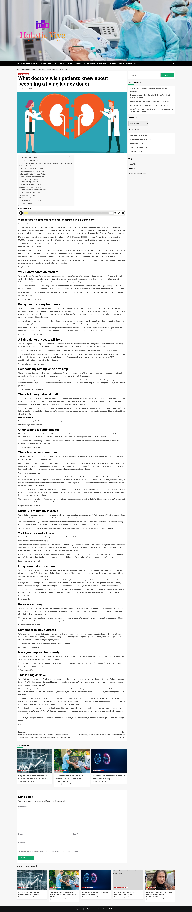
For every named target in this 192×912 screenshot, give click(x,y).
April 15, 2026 (65, 784)
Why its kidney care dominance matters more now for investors (148, 90)
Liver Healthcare (65, 63)
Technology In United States (138, 173)
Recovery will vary (28, 195)
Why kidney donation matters (32, 166)
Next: (102, 734)
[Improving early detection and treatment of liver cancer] (128, 880)
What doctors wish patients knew (35, 190)
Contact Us (131, 63)
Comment (22, 806)
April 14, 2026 (103, 781)
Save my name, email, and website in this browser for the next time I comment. (49, 851)
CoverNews (102, 909)
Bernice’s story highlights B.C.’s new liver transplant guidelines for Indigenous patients (152, 110)
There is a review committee (31, 184)
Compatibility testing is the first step (34, 174)
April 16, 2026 (28, 781)
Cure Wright (132, 164)
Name (21, 834)
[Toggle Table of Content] (70, 157)
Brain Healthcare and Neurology (110, 63)
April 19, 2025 (29, 89)
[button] (174, 63)
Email (75, 834)
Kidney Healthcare (48, 63)
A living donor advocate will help (32, 171)
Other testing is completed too (32, 182)
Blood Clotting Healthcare (27, 63)
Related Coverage (33, 179)
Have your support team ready (33, 200)
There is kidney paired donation (32, 177)
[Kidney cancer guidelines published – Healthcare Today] (109, 761)
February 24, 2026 (157, 899)
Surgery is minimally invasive (31, 187)
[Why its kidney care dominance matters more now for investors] (34, 761)
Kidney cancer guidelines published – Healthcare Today (149, 101)
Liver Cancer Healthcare (85, 63)
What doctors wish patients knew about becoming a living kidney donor (48, 163)
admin (21, 89)
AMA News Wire (33, 160)
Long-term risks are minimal (31, 192)
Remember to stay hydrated (32, 198)
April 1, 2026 (124, 897)
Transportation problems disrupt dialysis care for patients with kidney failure (70, 778)
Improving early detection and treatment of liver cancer (149, 105)
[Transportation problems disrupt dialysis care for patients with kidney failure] (72, 761)
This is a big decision (29, 203)
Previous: (44, 734)
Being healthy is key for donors (32, 168)
